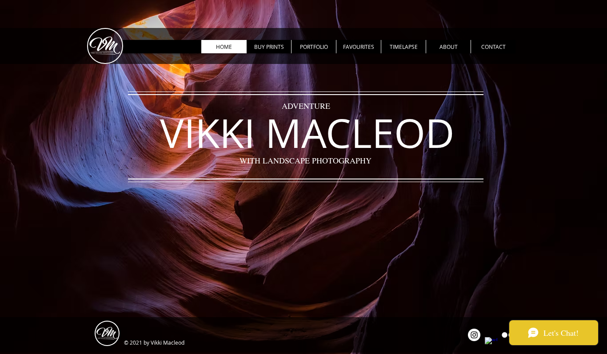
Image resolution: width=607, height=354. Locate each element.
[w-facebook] (491, 343)
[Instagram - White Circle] (474, 335)
